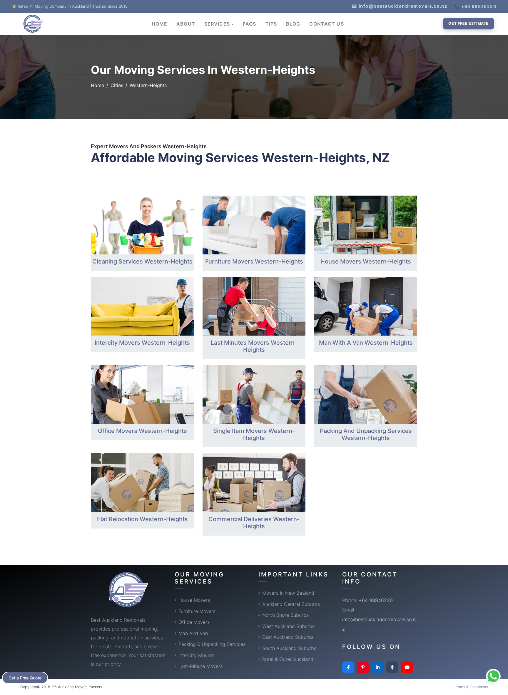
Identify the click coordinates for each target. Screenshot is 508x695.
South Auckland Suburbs (289, 648)
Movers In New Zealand (288, 593)
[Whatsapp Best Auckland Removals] (493, 676)
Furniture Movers (196, 611)
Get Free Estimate (468, 23)
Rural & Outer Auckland (287, 659)
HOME (159, 24)
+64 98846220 (376, 600)
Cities (117, 85)
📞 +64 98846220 (475, 6)
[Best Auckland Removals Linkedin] (377, 667)
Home (97, 85)
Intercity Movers (196, 655)
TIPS (271, 24)
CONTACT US (326, 24)
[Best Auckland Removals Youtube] (407, 667)
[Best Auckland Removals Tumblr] (392, 667)
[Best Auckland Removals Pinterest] (363, 667)
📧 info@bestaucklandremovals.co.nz (399, 6)
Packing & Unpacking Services (211, 644)
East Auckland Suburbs (287, 637)
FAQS (249, 24)
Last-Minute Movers (200, 666)
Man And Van (193, 633)
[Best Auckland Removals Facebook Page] (348, 667)
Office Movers (194, 622)
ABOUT (185, 24)
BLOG (293, 24)
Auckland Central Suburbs (291, 604)
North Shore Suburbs (285, 615)
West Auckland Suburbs (288, 626)
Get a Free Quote (25, 677)
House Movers (194, 600)
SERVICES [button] (217, 24)
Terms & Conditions (471, 687)
